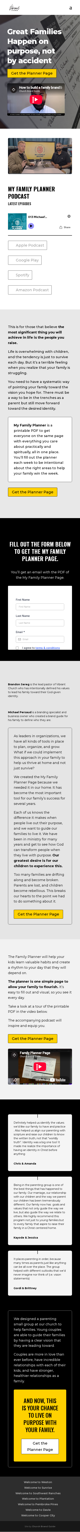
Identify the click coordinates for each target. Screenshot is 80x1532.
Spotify (22, 275)
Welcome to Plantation (38, 1498)
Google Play (27, 260)
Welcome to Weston (38, 1482)
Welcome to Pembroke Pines (38, 1504)
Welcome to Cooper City (38, 1515)
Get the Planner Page (32, 73)
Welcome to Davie (38, 1510)
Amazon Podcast (32, 290)
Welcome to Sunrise (38, 1487)
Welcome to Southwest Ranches (38, 1493)
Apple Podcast (30, 245)
